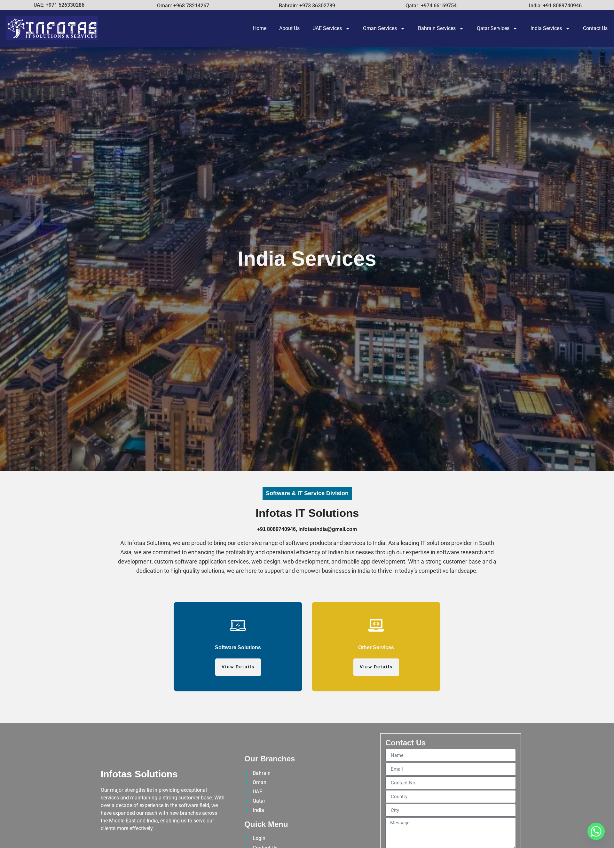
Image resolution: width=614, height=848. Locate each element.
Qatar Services (493, 28)
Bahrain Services (437, 28)
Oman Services (380, 28)
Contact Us (595, 28)
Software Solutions (238, 647)
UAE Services (327, 28)
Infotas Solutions (139, 774)
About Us (289, 28)
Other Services (376, 647)
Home (259, 28)
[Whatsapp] (596, 831)
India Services (546, 28)
